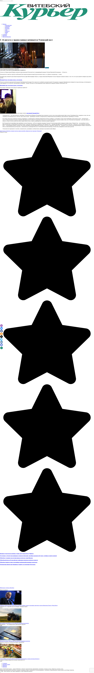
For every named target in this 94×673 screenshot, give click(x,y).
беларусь (4, 131)
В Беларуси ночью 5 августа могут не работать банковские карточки (15, 641)
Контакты (5, 35)
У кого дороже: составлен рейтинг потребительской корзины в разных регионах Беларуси (19, 658)
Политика (7, 28)
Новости (4, 24)
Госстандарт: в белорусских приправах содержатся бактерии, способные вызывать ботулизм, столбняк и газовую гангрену (28, 555)
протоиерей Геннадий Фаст (33, 113)
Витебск (8, 131)
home (1, 131)
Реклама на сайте (6, 664)
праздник (34, 131)
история (12, 131)
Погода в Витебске (7, 36)
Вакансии (5, 665)
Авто (6, 29)
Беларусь (47, 67)
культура (16, 131)
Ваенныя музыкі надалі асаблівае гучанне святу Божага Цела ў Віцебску (17, 553)
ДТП (6, 33)
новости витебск (22, 131)
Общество (7, 31)
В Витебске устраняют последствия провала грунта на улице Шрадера (16, 558)
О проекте (5, 34)
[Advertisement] (38, 577)
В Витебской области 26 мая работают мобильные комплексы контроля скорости (19, 560)
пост (31, 131)
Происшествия (8, 25)
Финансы (7, 27)
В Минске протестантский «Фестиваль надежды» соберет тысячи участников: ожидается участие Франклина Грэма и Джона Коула (28, 605)
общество (28, 131)
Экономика (7, 26)
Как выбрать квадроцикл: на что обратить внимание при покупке (14, 623)
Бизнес (6, 32)
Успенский (39, 131)
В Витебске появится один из (6, 562)
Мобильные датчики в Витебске (7, 587)
